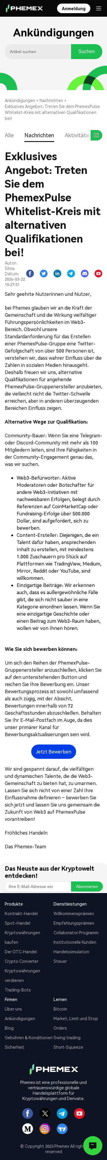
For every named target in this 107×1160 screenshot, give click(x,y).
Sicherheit (14, 1047)
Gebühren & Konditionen (29, 1037)
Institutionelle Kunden (75, 942)
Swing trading (67, 1037)
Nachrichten (51, 100)
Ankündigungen (20, 100)
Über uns (13, 1008)
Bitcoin (60, 1008)
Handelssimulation (71, 951)
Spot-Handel (17, 923)
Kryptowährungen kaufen (22, 937)
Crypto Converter (21, 961)
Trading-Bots (18, 989)
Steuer (60, 961)
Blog (9, 1028)
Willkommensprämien (74, 913)
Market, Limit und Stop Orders (76, 1023)
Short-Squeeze (68, 1047)
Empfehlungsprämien (74, 923)
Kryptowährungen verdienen (22, 975)
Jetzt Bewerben (53, 751)
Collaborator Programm (76, 932)
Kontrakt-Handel (21, 913)
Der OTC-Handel (21, 951)
